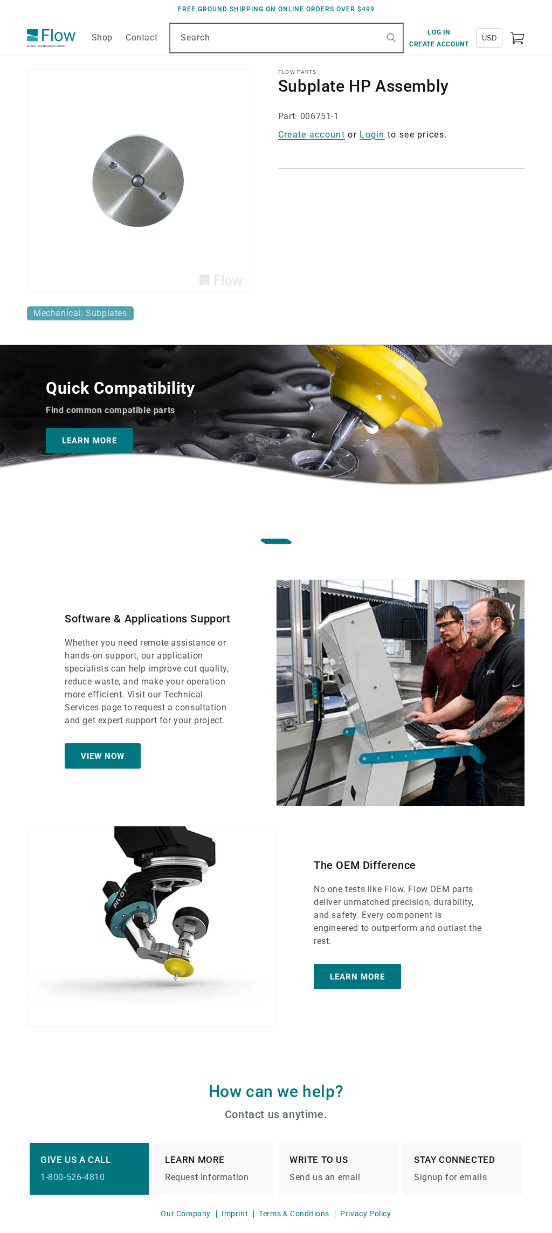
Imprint (235, 1213)
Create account (311, 134)
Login (372, 134)
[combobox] (286, 38)
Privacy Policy (365, 1213)
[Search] (391, 38)
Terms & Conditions (294, 1213)
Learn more (357, 977)
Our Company (186, 1213)
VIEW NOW (103, 756)
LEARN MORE (89, 441)
